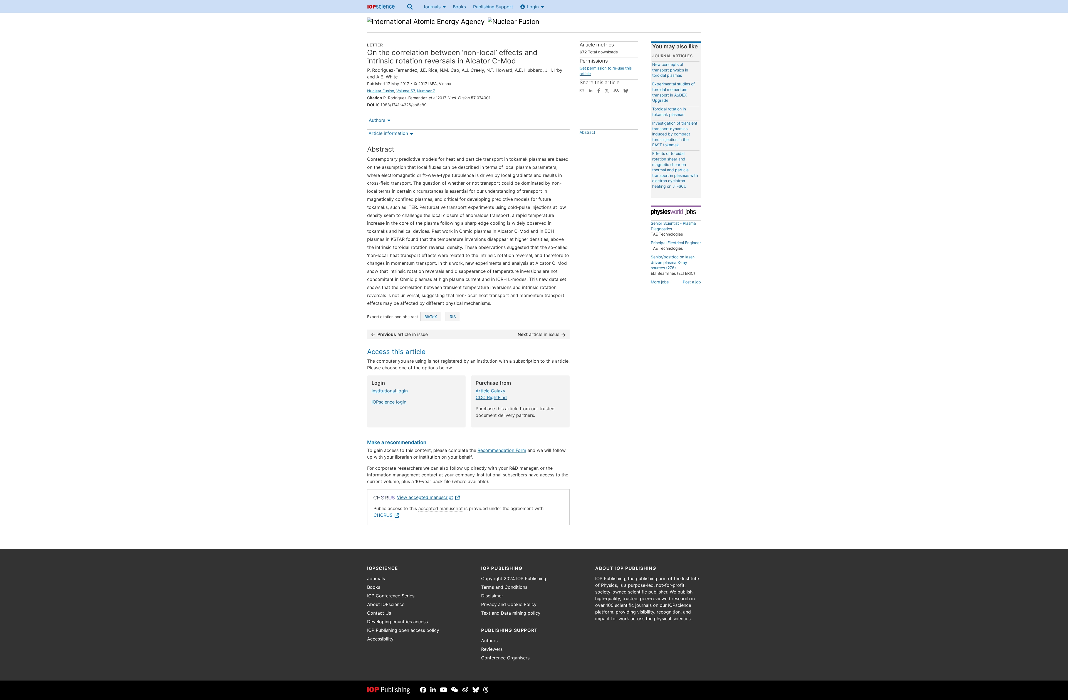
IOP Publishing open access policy (403, 630)
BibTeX (430, 316)
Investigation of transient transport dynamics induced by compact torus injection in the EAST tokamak (674, 134)
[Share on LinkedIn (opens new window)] (591, 90)
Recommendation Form (502, 450)
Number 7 (426, 90)
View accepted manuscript (425, 497)
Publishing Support (493, 6)
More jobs (660, 281)
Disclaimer (492, 595)
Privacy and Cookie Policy (509, 604)
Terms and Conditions (504, 587)
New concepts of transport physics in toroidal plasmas (670, 70)
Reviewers (492, 649)
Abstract (587, 132)
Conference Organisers (505, 658)
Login (533, 6)
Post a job (692, 281)
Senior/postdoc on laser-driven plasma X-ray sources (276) (673, 262)
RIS (453, 316)
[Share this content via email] (582, 90)
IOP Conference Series (390, 595)
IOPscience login (389, 402)
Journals (432, 6)
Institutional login (390, 391)
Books (459, 6)
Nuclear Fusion (380, 90)
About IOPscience (385, 604)
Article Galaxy (490, 391)
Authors (377, 120)
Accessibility (380, 639)
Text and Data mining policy (510, 613)
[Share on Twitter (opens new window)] (607, 90)
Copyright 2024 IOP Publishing (513, 578)
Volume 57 (405, 90)
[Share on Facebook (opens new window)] (598, 90)
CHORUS (383, 515)
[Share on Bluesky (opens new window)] (626, 90)
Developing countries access (397, 621)
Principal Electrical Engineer (676, 242)
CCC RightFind (491, 397)
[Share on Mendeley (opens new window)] (616, 90)
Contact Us (379, 613)
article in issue (402, 334)
